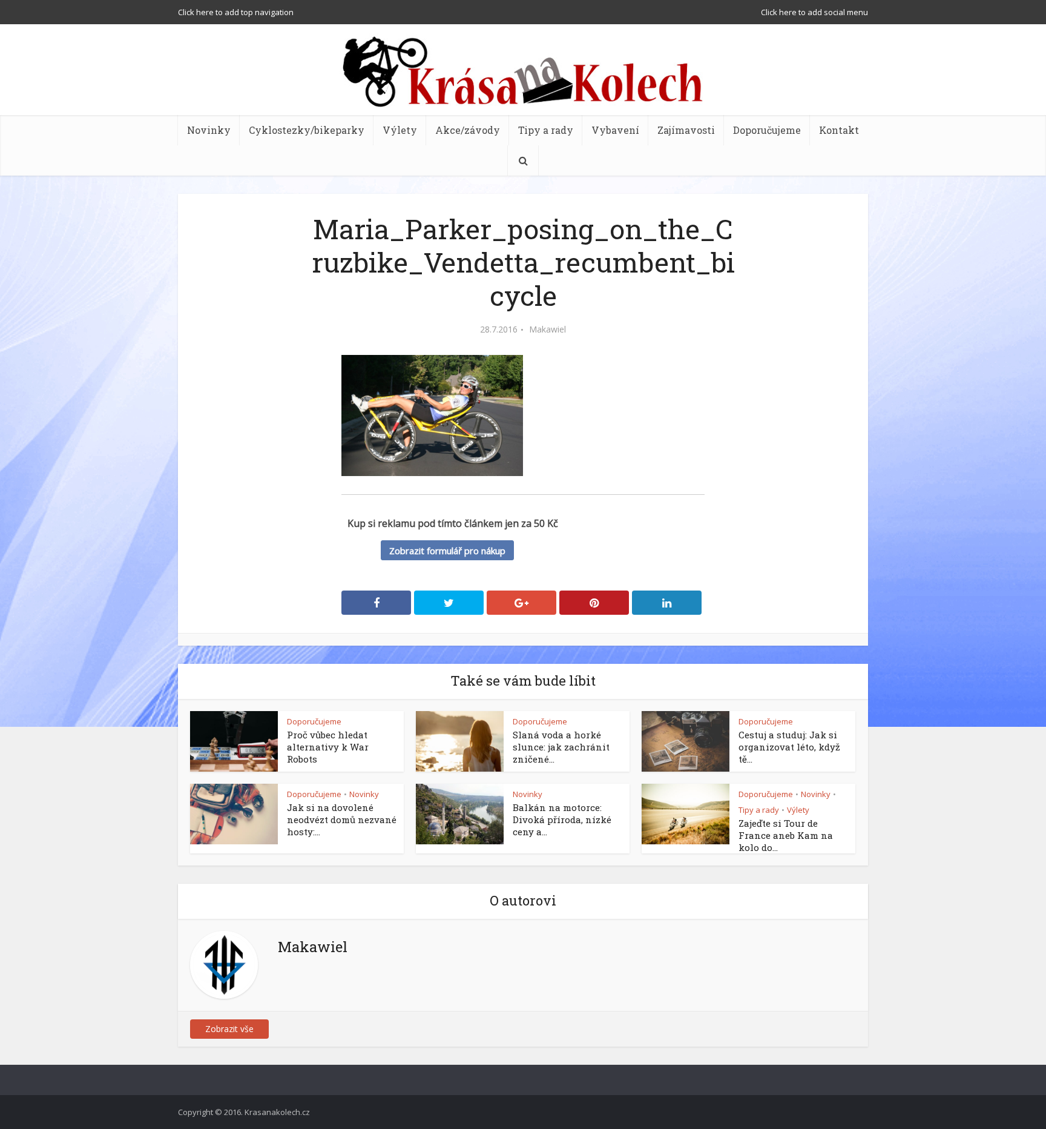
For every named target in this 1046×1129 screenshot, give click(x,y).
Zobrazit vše (229, 1029)
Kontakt (839, 130)
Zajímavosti (686, 130)
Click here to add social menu (814, 12)
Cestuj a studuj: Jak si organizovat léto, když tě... (789, 747)
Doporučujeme (767, 130)
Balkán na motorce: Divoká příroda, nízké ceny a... (562, 819)
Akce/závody (467, 130)
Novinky (209, 130)
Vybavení (615, 130)
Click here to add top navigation (236, 12)
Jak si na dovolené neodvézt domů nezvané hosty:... (341, 819)
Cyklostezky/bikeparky (306, 130)
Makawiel (547, 329)
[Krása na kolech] (523, 70)
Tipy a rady (545, 130)
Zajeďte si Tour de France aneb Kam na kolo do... (785, 835)
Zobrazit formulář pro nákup (447, 551)
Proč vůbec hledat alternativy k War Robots (328, 747)
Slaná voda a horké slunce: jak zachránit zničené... (561, 747)
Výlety (400, 130)
